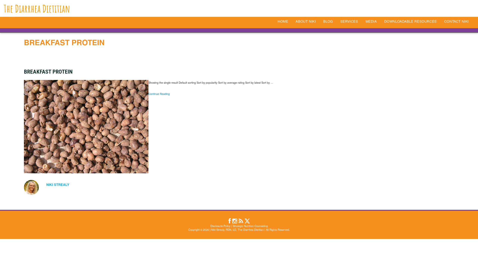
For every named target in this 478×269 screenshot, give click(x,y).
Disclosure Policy (220, 226)
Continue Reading (159, 94)
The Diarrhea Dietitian (37, 8)
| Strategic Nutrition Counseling (249, 226)
